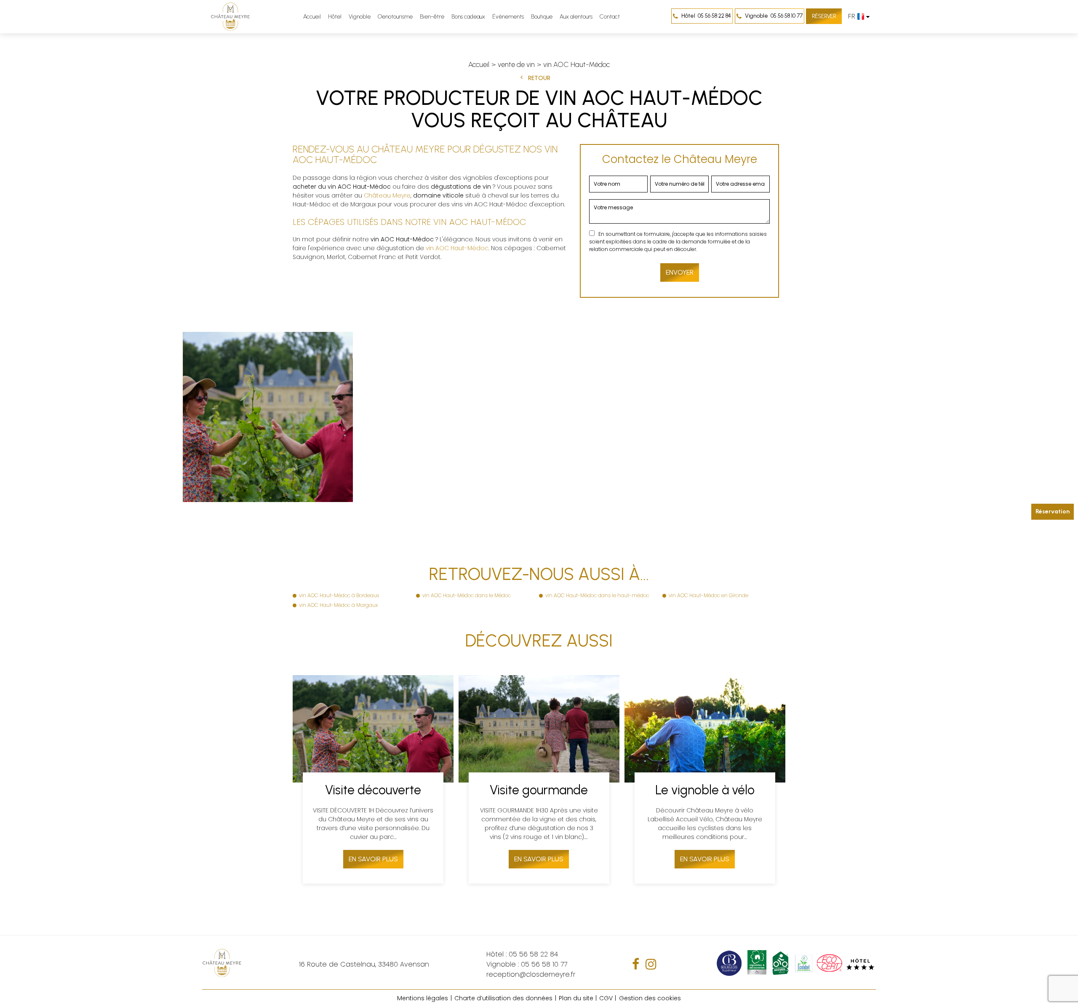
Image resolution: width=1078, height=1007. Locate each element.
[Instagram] (651, 964)
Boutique (541, 16)
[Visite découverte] (373, 779)
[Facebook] (635, 964)
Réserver (824, 16)
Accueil (312, 16)
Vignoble (360, 16)
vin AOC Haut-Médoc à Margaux (338, 605)
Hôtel (335, 16)
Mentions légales (422, 998)
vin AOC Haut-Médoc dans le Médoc (466, 595)
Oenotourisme (395, 16)
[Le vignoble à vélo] (704, 779)
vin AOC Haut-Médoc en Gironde (708, 595)
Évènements (508, 16)
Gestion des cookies (650, 998)
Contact (610, 16)
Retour (539, 78)
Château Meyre (387, 195)
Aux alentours (576, 16)
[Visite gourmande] (539, 779)
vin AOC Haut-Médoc (457, 248)
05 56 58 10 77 (774, 15)
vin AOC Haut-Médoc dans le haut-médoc (597, 595)
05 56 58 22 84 (706, 15)
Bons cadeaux (468, 16)
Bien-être (432, 16)
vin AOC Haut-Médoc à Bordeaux (339, 595)
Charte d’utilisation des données (503, 998)
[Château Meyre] (230, 17)
